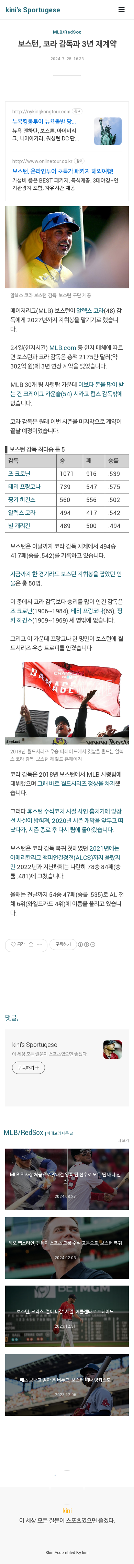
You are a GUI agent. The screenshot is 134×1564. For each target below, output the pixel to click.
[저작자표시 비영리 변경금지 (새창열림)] (86, 944)
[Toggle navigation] (121, 10)
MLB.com (62, 347)
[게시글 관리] (39, 944)
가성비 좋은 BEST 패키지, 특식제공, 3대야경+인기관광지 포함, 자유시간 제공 (65, 184)
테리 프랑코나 (24, 487)
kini (85, 1552)
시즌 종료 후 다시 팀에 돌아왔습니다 (71, 830)
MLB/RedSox (67, 32)
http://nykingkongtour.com (41, 111)
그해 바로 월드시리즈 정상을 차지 (76, 783)
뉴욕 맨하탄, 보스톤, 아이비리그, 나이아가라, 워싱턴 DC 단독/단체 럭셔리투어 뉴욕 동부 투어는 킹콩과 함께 (44, 134)
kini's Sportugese (32, 9)
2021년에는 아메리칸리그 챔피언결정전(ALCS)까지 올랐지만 (65, 857)
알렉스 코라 (90, 310)
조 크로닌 (19, 474)
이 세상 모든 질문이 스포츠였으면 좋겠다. (50, 1054)
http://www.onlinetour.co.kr (42, 161)
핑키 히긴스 (21, 500)
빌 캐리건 (19, 526)
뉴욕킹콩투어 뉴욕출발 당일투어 (44, 121)
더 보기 (123, 1140)
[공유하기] (31, 944)
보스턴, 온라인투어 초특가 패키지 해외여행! (62, 171)
